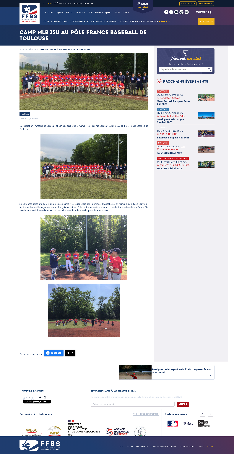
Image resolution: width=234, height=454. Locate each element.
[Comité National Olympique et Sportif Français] (140, 432)
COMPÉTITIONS (60, 21)
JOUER (46, 21)
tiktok (181, 12)
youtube (176, 12)
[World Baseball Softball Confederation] (32, 434)
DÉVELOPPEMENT (81, 21)
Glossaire (130, 446)
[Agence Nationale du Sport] (117, 432)
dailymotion (40, 397)
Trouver (142, 5)
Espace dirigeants (188, 4)
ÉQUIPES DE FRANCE (130, 21)
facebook (166, 12)
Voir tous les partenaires (145, 414)
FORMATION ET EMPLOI (104, 21)
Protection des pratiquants (100, 12)
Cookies (201, 446)
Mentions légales (142, 446)
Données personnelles (187, 446)
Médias (69, 12)
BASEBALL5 (164, 21)
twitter (171, 12)
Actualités (49, 12)
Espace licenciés (205, 4)
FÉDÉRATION (149, 21)
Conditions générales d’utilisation (164, 446)
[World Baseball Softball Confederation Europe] (54, 432)
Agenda (59, 12)
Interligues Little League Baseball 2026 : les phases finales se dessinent (181, 370)
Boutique (208, 21)
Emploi (117, 12)
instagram (187, 12)
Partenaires (80, 12)
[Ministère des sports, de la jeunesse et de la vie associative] (84, 429)
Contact (126, 12)
